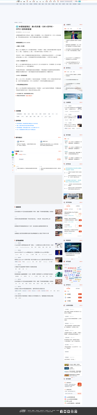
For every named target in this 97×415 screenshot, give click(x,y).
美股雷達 (70, 105)
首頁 (21, 1)
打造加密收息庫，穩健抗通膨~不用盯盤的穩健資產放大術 (75, 153)
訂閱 (58, 1)
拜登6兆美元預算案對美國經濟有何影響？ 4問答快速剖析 (51, 169)
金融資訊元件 (42, 410)
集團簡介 (33, 410)
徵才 (50, 410)
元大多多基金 (67, 225)
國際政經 (20, 22)
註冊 (79, 1)
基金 (37, 1)
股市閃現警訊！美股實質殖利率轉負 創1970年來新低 (27, 123)
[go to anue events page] (74, 1)
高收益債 (69, 233)
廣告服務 (37, 410)
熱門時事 (35, 4)
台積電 (69, 297)
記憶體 (69, 294)
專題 (67, 4)
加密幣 (46, 1)
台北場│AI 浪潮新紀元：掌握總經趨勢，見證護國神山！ (75, 147)
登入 (77, 1)
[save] (13, 167)
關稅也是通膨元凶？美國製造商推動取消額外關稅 (27, 168)
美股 (30, 1)
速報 (39, 4)
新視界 (63, 4)
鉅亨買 (50, 1)
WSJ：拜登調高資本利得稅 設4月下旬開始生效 (26, 129)
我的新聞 (74, 4)
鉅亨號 (54, 1)
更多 (80, 28)
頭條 (17, 4)
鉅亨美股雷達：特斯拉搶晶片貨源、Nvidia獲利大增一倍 (28, 127)
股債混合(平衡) (71, 215)
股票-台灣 (70, 226)
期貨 (49, 4)
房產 (56, 4)
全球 (43, 1)
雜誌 (70, 4)
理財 (60, 4)
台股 (27, 1)
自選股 (79, 4)
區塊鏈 (53, 4)
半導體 (69, 301)
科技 (27, 4)
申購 (80, 220)
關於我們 (29, 410)
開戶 (80, 213)
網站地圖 (53, 410)
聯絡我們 (46, 410)
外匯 (40, 1)
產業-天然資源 (70, 221)
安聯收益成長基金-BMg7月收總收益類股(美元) (71, 212)
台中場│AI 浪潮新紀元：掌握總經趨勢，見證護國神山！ (75, 142)
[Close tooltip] (22, 170)
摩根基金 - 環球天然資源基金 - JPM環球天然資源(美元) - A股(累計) (70, 219)
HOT (69, 141)
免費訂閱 (79, 393)
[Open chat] (13, 170)
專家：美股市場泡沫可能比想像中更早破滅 (25, 125)
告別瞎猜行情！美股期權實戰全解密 (25, 93)
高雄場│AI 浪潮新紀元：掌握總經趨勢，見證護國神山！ (75, 158)
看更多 (59, 137)
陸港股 (33, 1)
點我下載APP (29, 95)
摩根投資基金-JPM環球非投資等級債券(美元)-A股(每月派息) (71, 230)
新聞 (24, 1)
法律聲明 (57, 410)
